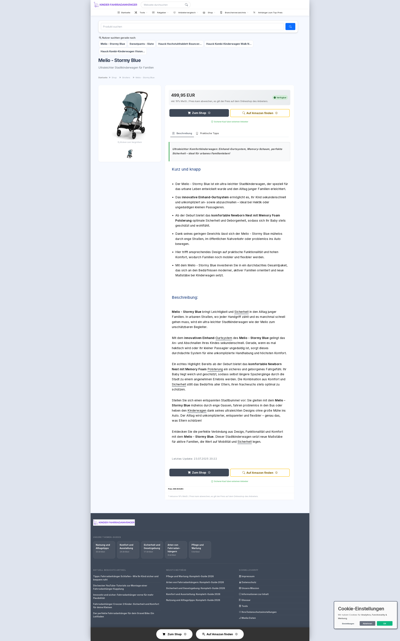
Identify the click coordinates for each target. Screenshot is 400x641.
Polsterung (215, 369)
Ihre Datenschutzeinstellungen (259, 612)
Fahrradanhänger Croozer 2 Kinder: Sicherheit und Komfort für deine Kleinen (126, 606)
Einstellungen (348, 624)
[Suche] (186, 5)
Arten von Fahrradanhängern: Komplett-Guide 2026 (195, 582)
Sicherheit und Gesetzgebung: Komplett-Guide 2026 (195, 588)
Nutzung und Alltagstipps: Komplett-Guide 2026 (193, 600)
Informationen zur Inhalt (255, 594)
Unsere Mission (250, 588)
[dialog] (365, 615)
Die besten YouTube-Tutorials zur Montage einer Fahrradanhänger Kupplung (120, 587)
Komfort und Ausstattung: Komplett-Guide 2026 (193, 594)
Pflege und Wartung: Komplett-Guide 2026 (190, 576)
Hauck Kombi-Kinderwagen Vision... (123, 51)
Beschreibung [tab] (184, 133)
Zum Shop (199, 113)
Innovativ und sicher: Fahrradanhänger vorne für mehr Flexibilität (123, 596)
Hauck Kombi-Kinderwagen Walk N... (229, 43)
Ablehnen (367, 623)
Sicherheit (241, 312)
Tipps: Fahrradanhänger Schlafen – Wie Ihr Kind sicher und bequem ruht (125, 578)
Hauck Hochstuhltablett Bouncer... (180, 43)
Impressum (248, 576)
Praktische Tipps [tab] (209, 133)
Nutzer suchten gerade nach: (118, 37)
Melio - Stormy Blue (113, 43)
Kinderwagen (197, 410)
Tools (244, 606)
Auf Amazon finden (259, 113)
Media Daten (248, 618)
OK (384, 623)
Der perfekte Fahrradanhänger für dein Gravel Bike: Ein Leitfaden (123, 615)
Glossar (245, 600)
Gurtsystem (224, 338)
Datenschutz (248, 582)
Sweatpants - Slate (142, 43)
